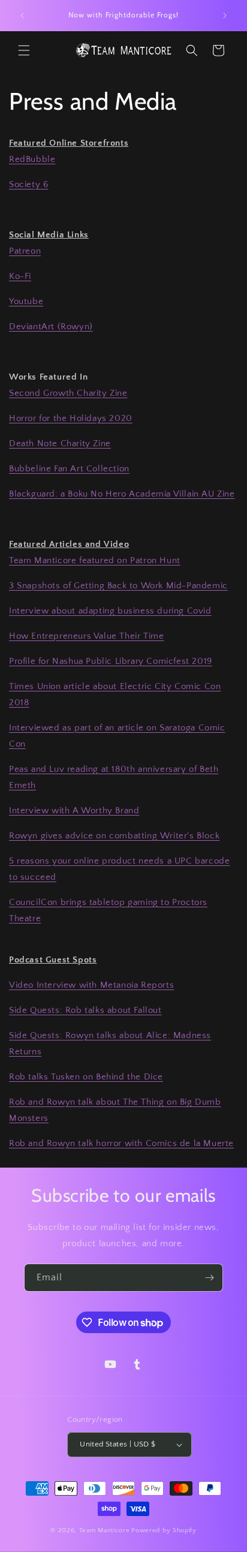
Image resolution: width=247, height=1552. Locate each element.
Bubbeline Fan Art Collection (69, 469)
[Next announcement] (225, 15)
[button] (24, 50)
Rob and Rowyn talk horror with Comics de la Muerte (121, 1143)
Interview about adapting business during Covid (110, 611)
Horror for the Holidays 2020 (70, 418)
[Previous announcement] (22, 15)
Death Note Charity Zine (60, 443)
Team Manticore (104, 1530)
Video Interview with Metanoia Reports (91, 985)
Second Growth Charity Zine (68, 393)
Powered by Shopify (164, 1530)
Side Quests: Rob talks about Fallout (85, 1010)
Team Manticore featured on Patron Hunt (94, 560)
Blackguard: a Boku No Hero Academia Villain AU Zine (122, 494)
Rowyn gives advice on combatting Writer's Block (114, 836)
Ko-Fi (20, 276)
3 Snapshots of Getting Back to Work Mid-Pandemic (118, 586)
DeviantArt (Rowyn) (51, 326)
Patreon (25, 251)
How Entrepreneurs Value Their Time (86, 636)
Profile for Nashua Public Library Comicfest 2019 (110, 661)
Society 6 (28, 184)
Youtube (26, 301)
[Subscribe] (209, 1278)
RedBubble (32, 159)
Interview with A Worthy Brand (74, 810)
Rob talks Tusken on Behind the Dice (86, 1077)
